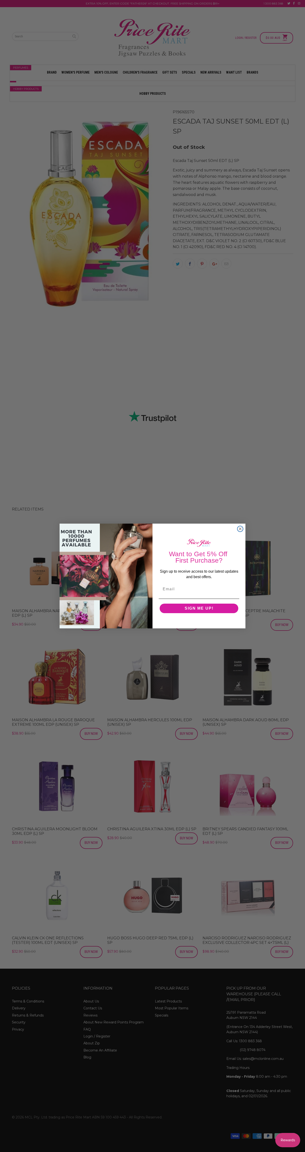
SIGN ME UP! (199, 608)
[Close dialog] (240, 529)
